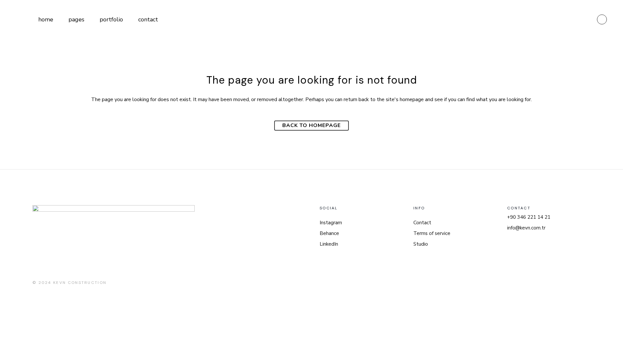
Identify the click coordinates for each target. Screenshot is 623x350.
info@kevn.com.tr (526, 228)
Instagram (331, 222)
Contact (422, 222)
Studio (420, 244)
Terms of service (431, 233)
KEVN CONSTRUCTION (79, 282)
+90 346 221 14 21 (528, 217)
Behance (329, 233)
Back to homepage (311, 125)
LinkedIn (329, 244)
